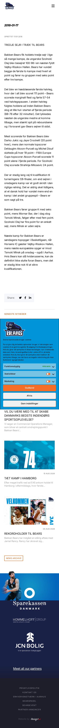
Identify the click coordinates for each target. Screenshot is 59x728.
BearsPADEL (29, 701)
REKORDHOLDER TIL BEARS (23, 533)
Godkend (29, 388)
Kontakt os (29, 692)
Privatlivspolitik (29, 688)
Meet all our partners (27, 668)
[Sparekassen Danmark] (29, 589)
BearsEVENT (29, 705)
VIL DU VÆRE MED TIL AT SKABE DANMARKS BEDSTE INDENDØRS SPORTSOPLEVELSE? (27, 415)
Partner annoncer (29, 709)
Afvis (29, 395)
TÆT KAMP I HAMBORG (20, 478)
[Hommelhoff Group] (29, 619)
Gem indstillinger (29, 403)
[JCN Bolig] (29, 632)
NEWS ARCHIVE (13, 558)
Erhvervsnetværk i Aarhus (29, 697)
